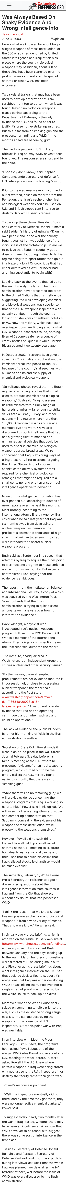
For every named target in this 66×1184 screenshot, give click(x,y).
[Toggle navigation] (9, 5)
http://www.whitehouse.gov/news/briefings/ (33, 943)
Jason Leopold (12, 34)
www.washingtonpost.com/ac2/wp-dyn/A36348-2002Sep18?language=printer (28, 701)
